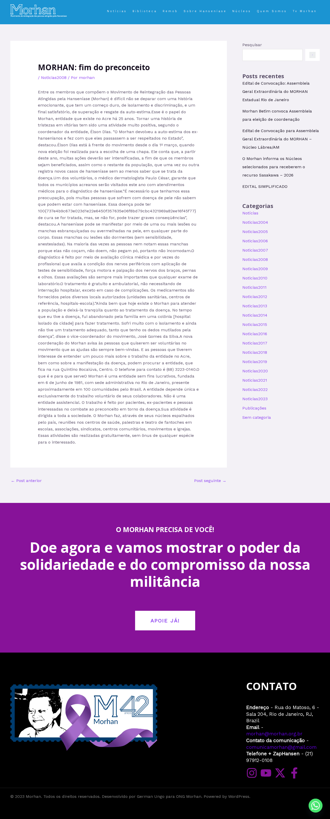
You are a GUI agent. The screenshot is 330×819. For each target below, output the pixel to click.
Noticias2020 (255, 370)
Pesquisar (252, 44)
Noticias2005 (255, 231)
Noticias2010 (254, 278)
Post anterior (26, 480)
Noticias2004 (255, 222)
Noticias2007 (255, 250)
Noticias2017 (254, 343)
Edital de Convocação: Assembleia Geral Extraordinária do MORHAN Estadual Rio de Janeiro (276, 91)
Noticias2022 (255, 389)
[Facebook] (294, 772)
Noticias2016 (254, 333)
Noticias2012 (254, 296)
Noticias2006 (255, 240)
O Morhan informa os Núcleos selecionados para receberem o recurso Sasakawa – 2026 (273, 167)
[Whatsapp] (316, 806)
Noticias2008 (54, 77)
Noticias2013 (254, 305)
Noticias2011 (254, 287)
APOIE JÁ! (165, 620)
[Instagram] (251, 772)
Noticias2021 (254, 380)
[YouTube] (265, 772)
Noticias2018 (254, 352)
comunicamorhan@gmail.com (281, 747)
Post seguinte (210, 480)
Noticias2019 (254, 361)
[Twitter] (280, 772)
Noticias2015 (254, 324)
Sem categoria (256, 417)
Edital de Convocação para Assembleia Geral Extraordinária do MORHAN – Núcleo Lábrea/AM (280, 139)
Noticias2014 (254, 315)
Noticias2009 (255, 268)
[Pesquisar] (312, 55)
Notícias (250, 213)
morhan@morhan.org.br (274, 734)
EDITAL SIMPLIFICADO (264, 186)
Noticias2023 (255, 398)
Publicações (254, 408)
